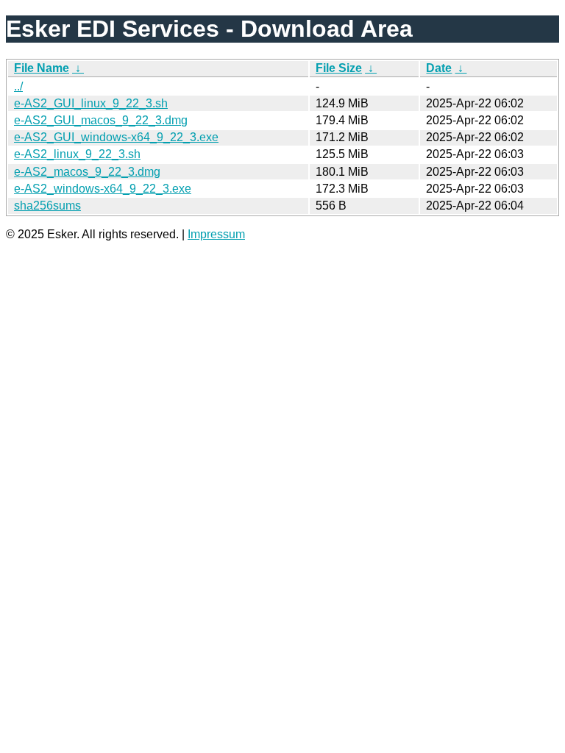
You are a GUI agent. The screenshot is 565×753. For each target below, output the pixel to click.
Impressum (216, 234)
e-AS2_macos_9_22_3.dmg (87, 171)
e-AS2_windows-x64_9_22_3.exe (102, 188)
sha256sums (47, 205)
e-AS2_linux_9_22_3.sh (77, 154)
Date (439, 68)
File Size (339, 68)
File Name (41, 68)
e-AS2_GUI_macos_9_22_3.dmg (101, 120)
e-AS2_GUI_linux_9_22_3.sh (91, 103)
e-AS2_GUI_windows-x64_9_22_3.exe (116, 137)
